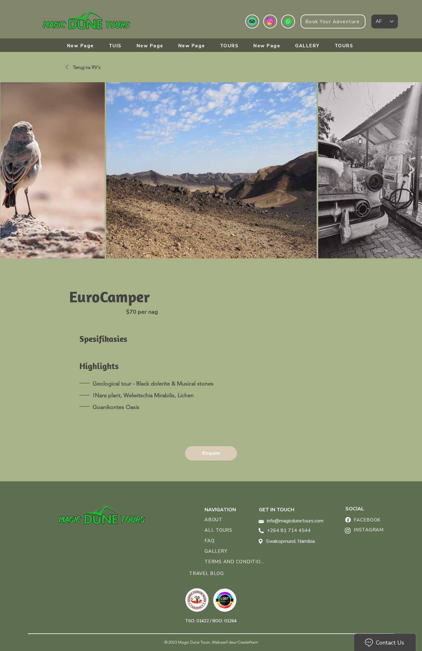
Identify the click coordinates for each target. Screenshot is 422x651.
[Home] (348, 520)
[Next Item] (411, 170)
